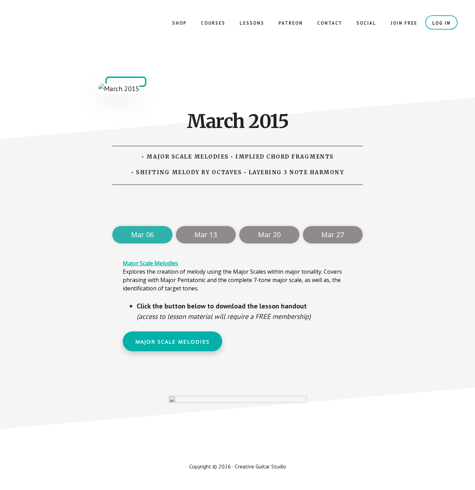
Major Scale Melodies (150, 263)
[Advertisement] (238, 207)
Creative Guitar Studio (69, 28)
